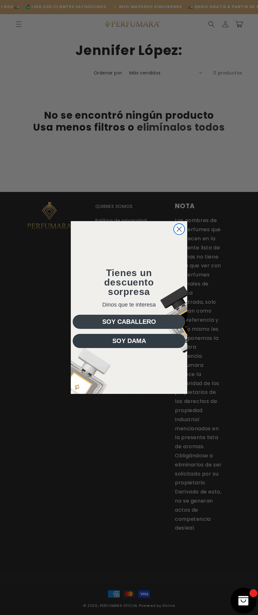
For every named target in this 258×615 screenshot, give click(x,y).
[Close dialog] (179, 229)
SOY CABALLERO (129, 321)
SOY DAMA (129, 340)
